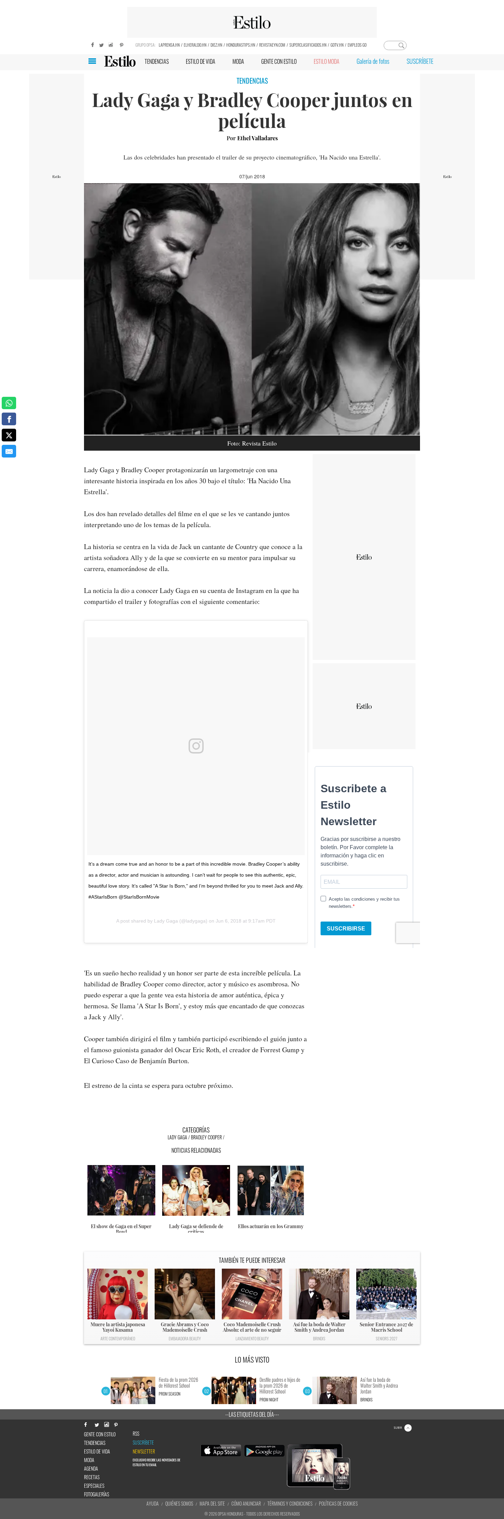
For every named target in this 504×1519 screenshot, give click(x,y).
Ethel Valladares (257, 138)
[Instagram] (111, 44)
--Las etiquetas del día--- (252, 1414)
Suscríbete (143, 1442)
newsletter (144, 1451)
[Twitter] (101, 44)
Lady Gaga (166, 921)
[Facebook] (90, 44)
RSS (136, 1433)
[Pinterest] (121, 44)
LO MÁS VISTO (252, 1359)
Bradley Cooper (206, 1137)
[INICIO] (120, 61)
